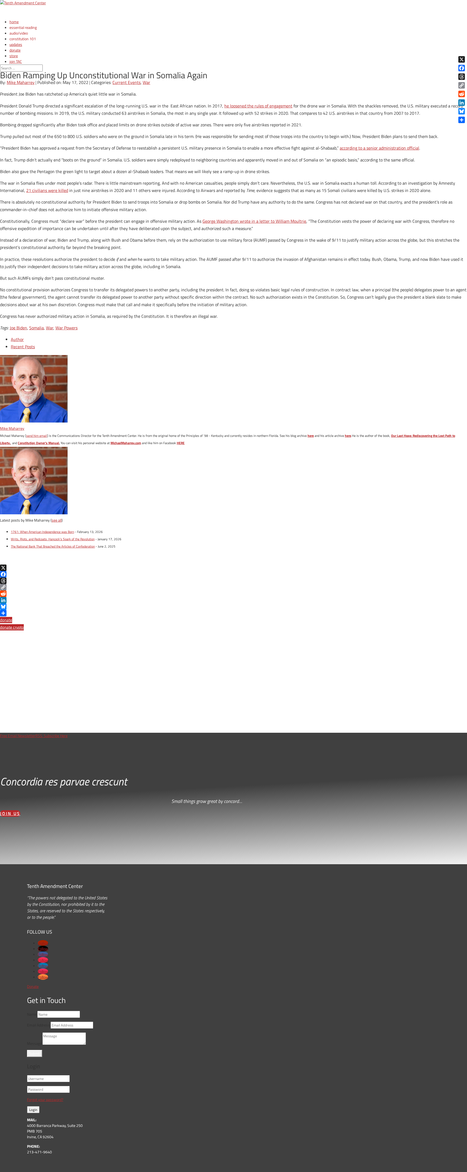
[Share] (233, 613)
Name (31, 1014)
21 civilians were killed (47, 190)
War (146, 82)
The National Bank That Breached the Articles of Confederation (53, 546)
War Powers (66, 328)
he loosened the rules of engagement (258, 106)
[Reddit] (233, 593)
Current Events (126, 82)
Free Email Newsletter (17, 735)
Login (33, 1109)
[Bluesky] (233, 606)
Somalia (36, 328)
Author (17, 339)
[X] (233, 568)
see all (57, 520)
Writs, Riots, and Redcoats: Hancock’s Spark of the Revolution (53, 539)
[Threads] (233, 580)
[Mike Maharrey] (34, 421)
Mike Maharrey (21, 82)
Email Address (38, 1025)
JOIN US (10, 813)
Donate (33, 986)
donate (6, 620)
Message (34, 1043)
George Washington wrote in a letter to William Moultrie (254, 221)
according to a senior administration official (379, 148)
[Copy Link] (233, 587)
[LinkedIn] (233, 600)
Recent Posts (23, 346)
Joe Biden (18, 328)
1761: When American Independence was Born (42, 531)
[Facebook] (233, 574)
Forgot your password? (45, 1099)
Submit (34, 1053)
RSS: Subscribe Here (51, 735)
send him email (36, 435)
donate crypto (12, 627)
